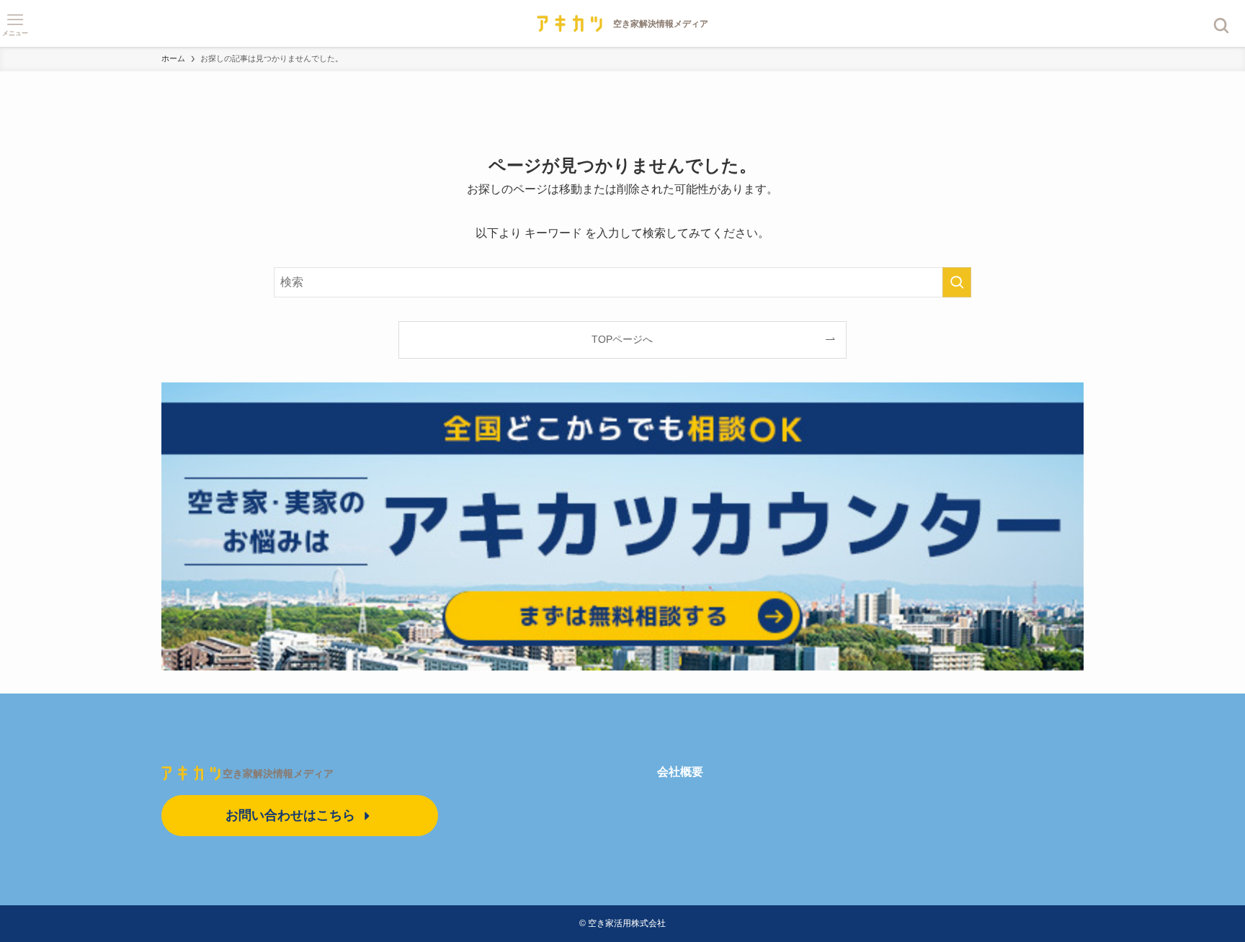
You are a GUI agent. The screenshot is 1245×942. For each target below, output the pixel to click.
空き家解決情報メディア (278, 773)
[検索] (1221, 25)
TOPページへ (622, 339)
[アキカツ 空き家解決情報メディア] (622, 23)
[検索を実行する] (956, 282)
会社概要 (680, 772)
